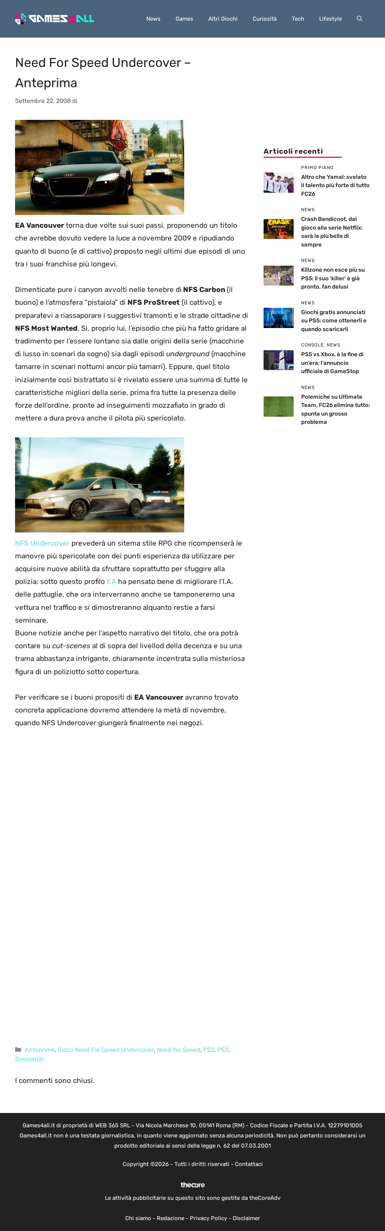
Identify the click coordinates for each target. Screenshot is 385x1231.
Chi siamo (138, 1218)
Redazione (170, 1218)
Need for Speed (178, 1049)
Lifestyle (330, 18)
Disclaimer (246, 1218)
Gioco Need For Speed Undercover (106, 1049)
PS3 (223, 1049)
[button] (359, 19)
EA (111, 581)
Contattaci (249, 1164)
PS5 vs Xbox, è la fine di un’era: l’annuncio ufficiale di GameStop (332, 363)
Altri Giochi (223, 18)
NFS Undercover (42, 543)
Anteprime (40, 1049)
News (153, 18)
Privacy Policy (208, 1218)
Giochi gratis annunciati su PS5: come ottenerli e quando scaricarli (334, 321)
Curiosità (265, 18)
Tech (298, 18)
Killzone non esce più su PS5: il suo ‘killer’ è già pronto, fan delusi (333, 278)
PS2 (208, 1049)
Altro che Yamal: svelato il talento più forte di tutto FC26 (335, 185)
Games (184, 18)
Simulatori (29, 1059)
